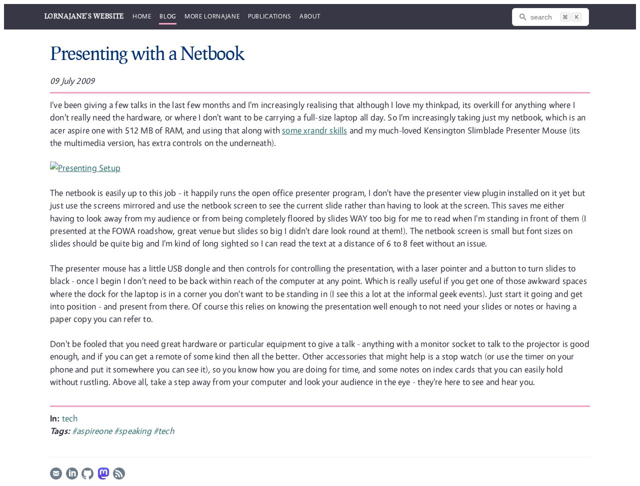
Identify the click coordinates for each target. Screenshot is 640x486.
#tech (164, 431)
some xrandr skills (314, 130)
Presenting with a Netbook (147, 53)
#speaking (134, 431)
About (310, 16)
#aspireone (93, 431)
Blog (168, 16)
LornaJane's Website (84, 16)
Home (142, 16)
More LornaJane (212, 16)
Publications (269, 16)
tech (70, 418)
